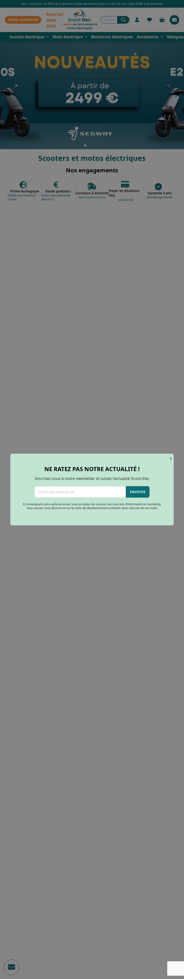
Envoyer (137, 492)
